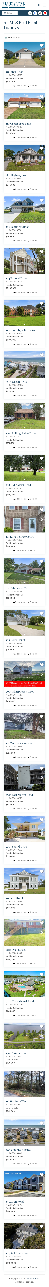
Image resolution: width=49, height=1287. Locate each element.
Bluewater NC (33, 1279)
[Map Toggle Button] (35, 13)
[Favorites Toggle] (45, 13)
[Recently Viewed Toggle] (40, 13)
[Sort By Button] (30, 13)
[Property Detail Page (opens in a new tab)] (24, 55)
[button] (7, 54)
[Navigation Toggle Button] (44, 5)
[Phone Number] (39, 5)
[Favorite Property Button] (41, 45)
